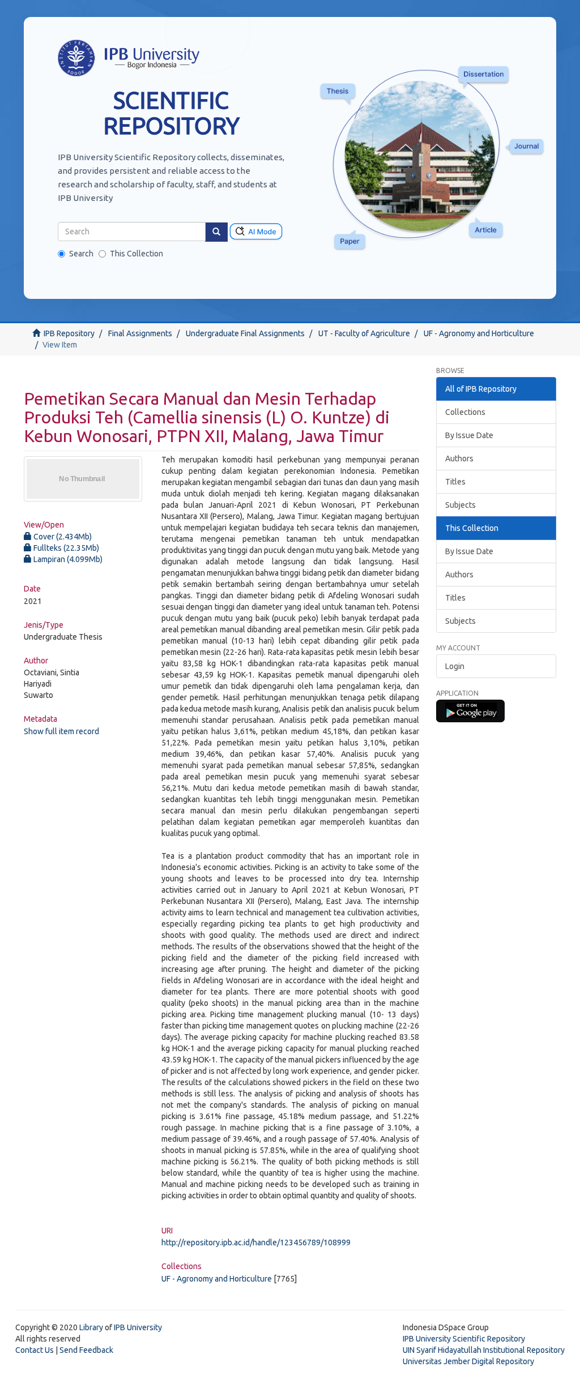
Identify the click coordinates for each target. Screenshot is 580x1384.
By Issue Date (469, 435)
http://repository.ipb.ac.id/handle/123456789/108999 (256, 1242)
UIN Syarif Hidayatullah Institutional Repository (484, 1350)
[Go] (216, 232)
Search (81, 253)
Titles (455, 481)
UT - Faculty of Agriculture (364, 333)
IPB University (138, 1327)
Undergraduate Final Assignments (245, 333)
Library (91, 1327)
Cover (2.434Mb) (62, 536)
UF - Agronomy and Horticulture (479, 333)
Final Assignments (140, 333)
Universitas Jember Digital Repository (468, 1361)
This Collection (136, 253)
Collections (465, 412)
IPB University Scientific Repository (464, 1338)
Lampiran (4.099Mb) (67, 559)
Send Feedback (86, 1350)
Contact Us (34, 1350)
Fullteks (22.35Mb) (65, 547)
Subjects (460, 504)
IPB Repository (69, 333)
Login (454, 666)
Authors (459, 458)
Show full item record (61, 731)
